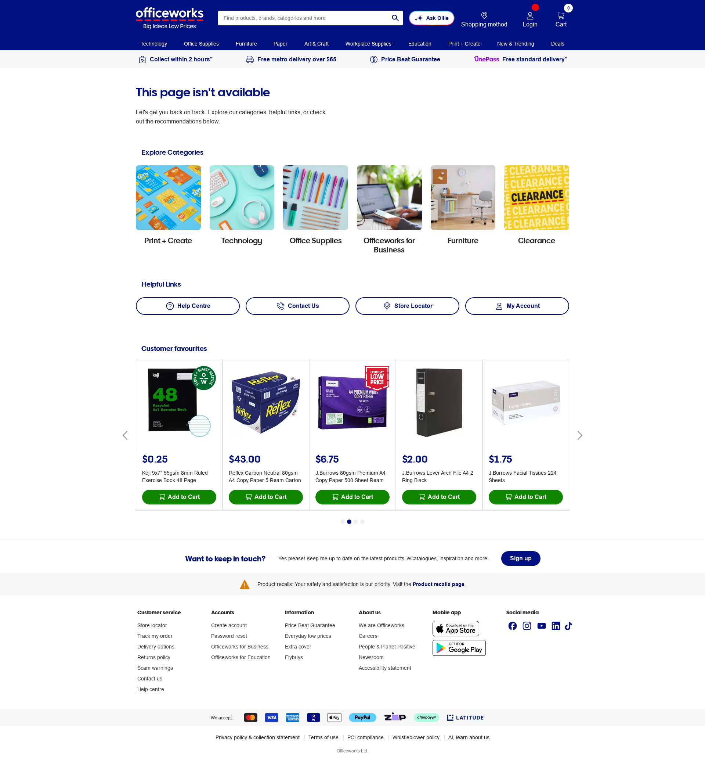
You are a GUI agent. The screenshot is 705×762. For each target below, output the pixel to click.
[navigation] (154, 43)
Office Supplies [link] (201, 44)
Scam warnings (155, 668)
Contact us (149, 679)
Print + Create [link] (464, 44)
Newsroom (371, 657)
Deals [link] (557, 44)
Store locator (152, 625)
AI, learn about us (468, 737)
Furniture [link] (246, 44)
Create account (229, 625)
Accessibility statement (385, 668)
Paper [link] (281, 44)
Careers (368, 636)
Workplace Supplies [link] (368, 44)
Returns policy (153, 657)
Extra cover (298, 647)
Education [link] (419, 44)
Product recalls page (438, 584)
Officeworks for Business (239, 647)
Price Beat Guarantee (310, 625)
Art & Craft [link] (316, 44)
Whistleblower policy (416, 737)
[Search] (395, 18)
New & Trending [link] (515, 44)
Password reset (229, 636)
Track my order (155, 636)
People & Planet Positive (387, 647)
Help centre (150, 689)
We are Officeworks (381, 625)
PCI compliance (365, 737)
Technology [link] (154, 44)
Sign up (521, 558)
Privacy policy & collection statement (258, 737)
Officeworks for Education (241, 657)
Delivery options (155, 647)
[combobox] (310, 18)
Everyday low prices (308, 636)
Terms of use (323, 737)
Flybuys (294, 657)
